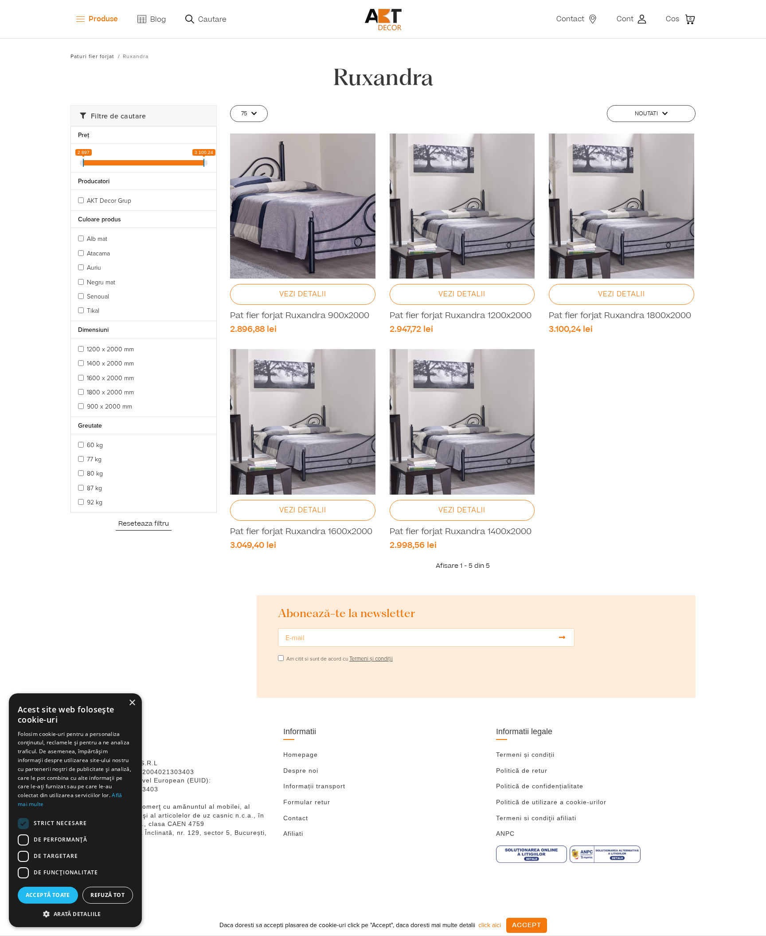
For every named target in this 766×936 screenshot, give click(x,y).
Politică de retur (521, 770)
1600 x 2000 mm (110, 378)
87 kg (94, 488)
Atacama (98, 253)
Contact (295, 818)
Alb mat (97, 238)
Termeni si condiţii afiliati (536, 818)
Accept (526, 925)
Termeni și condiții (525, 754)
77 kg (94, 459)
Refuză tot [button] (107, 895)
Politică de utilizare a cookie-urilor (551, 802)
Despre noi (300, 770)
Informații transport (314, 786)
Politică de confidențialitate (539, 786)
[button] (75, 913)
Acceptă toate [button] (48, 895)
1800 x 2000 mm (110, 392)
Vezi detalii (302, 294)
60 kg (95, 444)
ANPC (505, 833)
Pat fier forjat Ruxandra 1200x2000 (461, 316)
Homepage (300, 754)
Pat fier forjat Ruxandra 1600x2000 (301, 532)
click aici (489, 924)
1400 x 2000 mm (110, 363)
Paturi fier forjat (92, 56)
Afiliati (293, 833)
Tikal (93, 310)
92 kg (94, 502)
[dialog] (75, 810)
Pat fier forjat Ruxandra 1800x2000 (620, 316)
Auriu (94, 267)
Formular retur (306, 802)
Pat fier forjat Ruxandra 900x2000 (299, 316)
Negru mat (101, 282)
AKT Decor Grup (109, 200)
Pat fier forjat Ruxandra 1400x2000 (461, 532)
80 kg (95, 473)
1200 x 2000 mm (110, 349)
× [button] (132, 703)
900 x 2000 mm (109, 406)
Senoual (98, 296)
